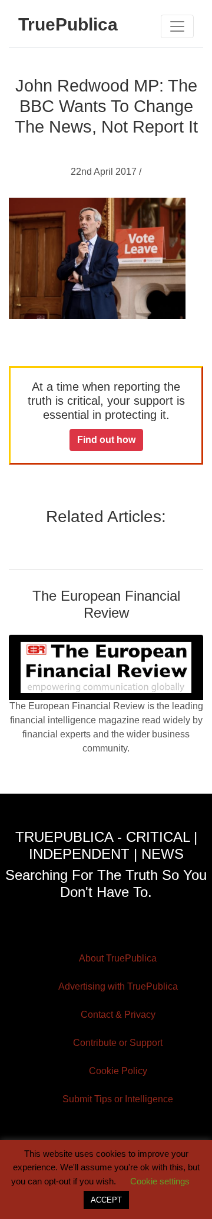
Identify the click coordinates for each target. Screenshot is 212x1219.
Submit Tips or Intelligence (117, 1099)
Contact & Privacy (118, 1015)
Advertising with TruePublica (118, 986)
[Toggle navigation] (177, 26)
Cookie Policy (118, 1071)
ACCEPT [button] (106, 1200)
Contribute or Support (118, 1043)
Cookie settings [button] (160, 1181)
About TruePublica (118, 958)
